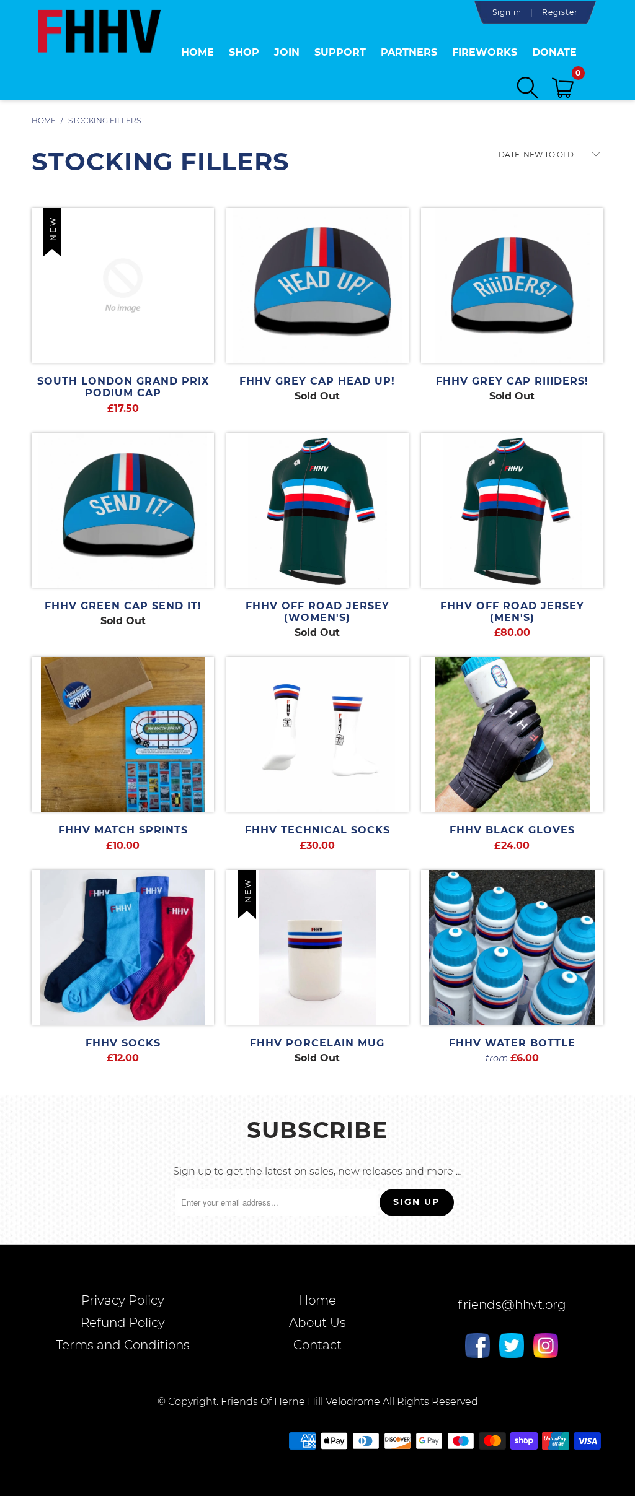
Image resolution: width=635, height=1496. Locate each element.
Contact (317, 1344)
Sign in (507, 12)
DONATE (554, 52)
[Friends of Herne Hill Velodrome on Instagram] (545, 1347)
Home (197, 52)
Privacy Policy (122, 1300)
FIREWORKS (484, 52)
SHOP (244, 52)
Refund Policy (123, 1322)
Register (560, 12)
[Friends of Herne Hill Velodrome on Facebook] (477, 1347)
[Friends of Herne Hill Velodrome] (99, 45)
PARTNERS (409, 52)
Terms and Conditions (123, 1344)
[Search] (527, 87)
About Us (317, 1322)
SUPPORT (340, 52)
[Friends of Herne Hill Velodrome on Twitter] (511, 1347)
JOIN (287, 52)
